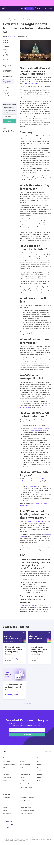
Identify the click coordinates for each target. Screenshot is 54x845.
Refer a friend (41, 777)
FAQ (38, 780)
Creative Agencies (25, 774)
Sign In (20, 8)
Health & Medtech (25, 764)
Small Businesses (24, 767)
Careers (39, 767)
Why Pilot (39, 764)
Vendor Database (7, 813)
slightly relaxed (40, 362)
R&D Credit (6, 774)
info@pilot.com (47, 751)
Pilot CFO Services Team (11, 696)
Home (4, 18)
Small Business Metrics (26, 813)
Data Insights (6, 817)
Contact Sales (27, 734)
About (39, 761)
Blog (9, 18)
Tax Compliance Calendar (27, 810)
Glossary (5, 810)
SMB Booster (6, 780)
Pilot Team (8, 660)
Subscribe (9, 121)
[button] (51, 8)
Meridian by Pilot (41, 771)
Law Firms (22, 777)
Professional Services (25, 771)
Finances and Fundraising (18, 18)
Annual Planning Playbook (27, 797)
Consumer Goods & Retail (27, 784)
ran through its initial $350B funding (35, 521)
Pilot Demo (6, 807)
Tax (4, 771)
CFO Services (6, 767)
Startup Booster (7, 777)
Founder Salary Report (26, 807)
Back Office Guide (25, 800)
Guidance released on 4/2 (27, 605)
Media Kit (39, 774)
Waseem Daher (11, 36)
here (39, 180)
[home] (4, 8)
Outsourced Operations (9, 764)
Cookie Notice (6, 831)
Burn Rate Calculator (25, 804)
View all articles (27, 703)
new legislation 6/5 (31, 486)
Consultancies (23, 780)
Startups (22, 761)
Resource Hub (6, 797)
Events (4, 804)
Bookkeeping (6, 761)
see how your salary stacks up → (27, 4)
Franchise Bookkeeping (26, 787)
